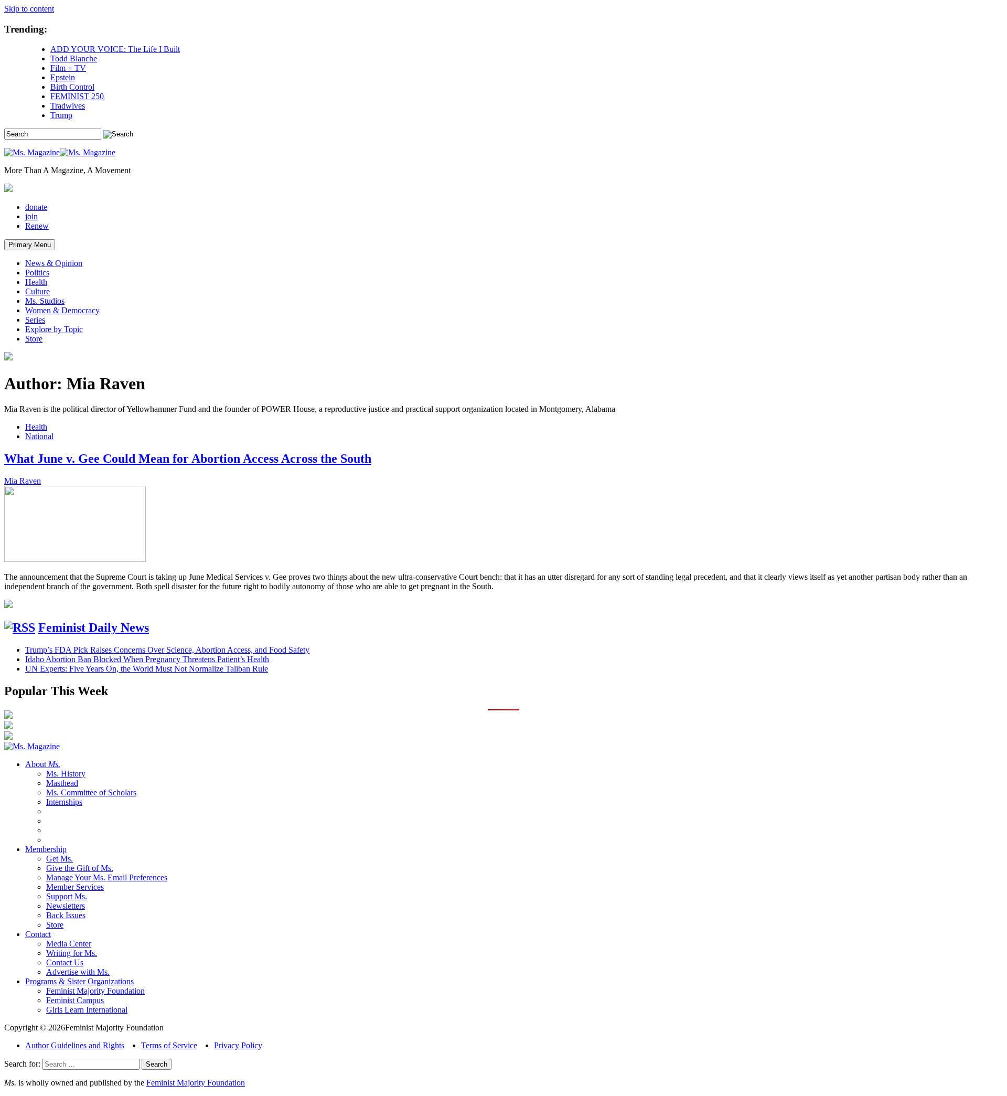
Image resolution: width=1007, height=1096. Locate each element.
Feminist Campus (75, 1000)
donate (36, 207)
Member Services (75, 886)
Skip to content (29, 8)
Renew (37, 225)
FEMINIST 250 (77, 96)
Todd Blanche (73, 58)
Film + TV (68, 67)
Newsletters (65, 905)
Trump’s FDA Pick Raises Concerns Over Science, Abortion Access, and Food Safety (167, 649)
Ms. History (65, 773)
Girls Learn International (86, 1009)
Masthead (62, 783)
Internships (64, 801)
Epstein (62, 77)
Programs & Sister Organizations (79, 981)
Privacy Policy (238, 1045)
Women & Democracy (62, 310)
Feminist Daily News (93, 627)
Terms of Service (169, 1045)
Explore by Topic (54, 329)
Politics (37, 272)
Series (35, 319)
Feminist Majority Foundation (95, 990)
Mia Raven (22, 480)
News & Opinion (53, 263)
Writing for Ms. (71, 953)
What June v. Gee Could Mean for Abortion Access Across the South (187, 458)
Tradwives (67, 105)
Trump (61, 115)
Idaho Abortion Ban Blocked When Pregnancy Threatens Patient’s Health (147, 659)
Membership (46, 849)
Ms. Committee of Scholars (91, 792)
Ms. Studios (45, 300)
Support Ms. (66, 896)
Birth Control (72, 86)
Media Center (68, 943)
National (39, 436)
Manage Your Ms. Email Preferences (106, 877)
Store (33, 338)
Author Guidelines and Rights (74, 1045)
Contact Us (64, 962)
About (42, 764)
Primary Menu (29, 245)
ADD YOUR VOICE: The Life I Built (115, 49)
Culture (37, 291)
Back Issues (65, 915)
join (31, 216)
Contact (38, 934)
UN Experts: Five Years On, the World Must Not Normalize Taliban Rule (146, 668)
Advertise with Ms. (78, 971)
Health (36, 282)
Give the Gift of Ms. (79, 868)
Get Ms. (59, 858)
